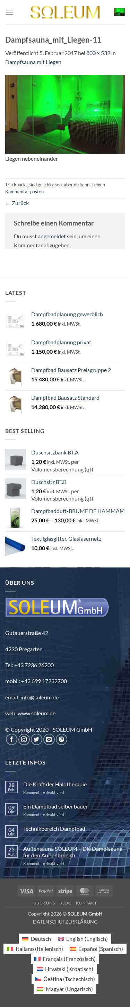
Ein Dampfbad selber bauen (56, 806)
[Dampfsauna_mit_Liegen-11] (65, 113)
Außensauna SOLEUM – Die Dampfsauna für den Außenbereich (72, 851)
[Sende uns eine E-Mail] (49, 739)
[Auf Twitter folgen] (36, 739)
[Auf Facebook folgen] (11, 739)
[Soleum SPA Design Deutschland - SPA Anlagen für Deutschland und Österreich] (65, 12)
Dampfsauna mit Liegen (33, 62)
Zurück (17, 203)
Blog (65, 903)
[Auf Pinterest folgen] (61, 739)
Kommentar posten (24, 191)
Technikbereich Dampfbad (54, 828)
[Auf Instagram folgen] (24, 739)
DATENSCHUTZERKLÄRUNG (65, 922)
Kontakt (86, 903)
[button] (9, 11)
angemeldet (52, 236)
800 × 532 (98, 53)
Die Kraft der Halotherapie (55, 784)
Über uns (44, 903)
